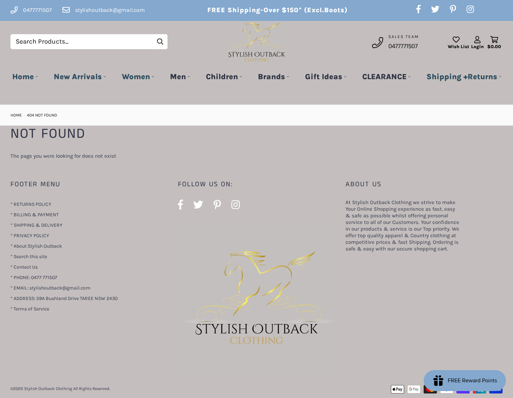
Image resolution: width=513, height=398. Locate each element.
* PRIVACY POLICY (29, 236)
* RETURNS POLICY (30, 204)
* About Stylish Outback (36, 246)
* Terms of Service (29, 309)
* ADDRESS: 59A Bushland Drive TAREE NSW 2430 (64, 298)
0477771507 (403, 46)
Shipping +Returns (461, 76)
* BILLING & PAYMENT (34, 215)
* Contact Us (24, 267)
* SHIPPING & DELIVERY (36, 225)
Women (136, 76)
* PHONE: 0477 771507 (33, 277)
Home (23, 76)
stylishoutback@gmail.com (110, 10)
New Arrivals (78, 76)
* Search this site (28, 257)
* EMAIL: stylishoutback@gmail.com (50, 288)
